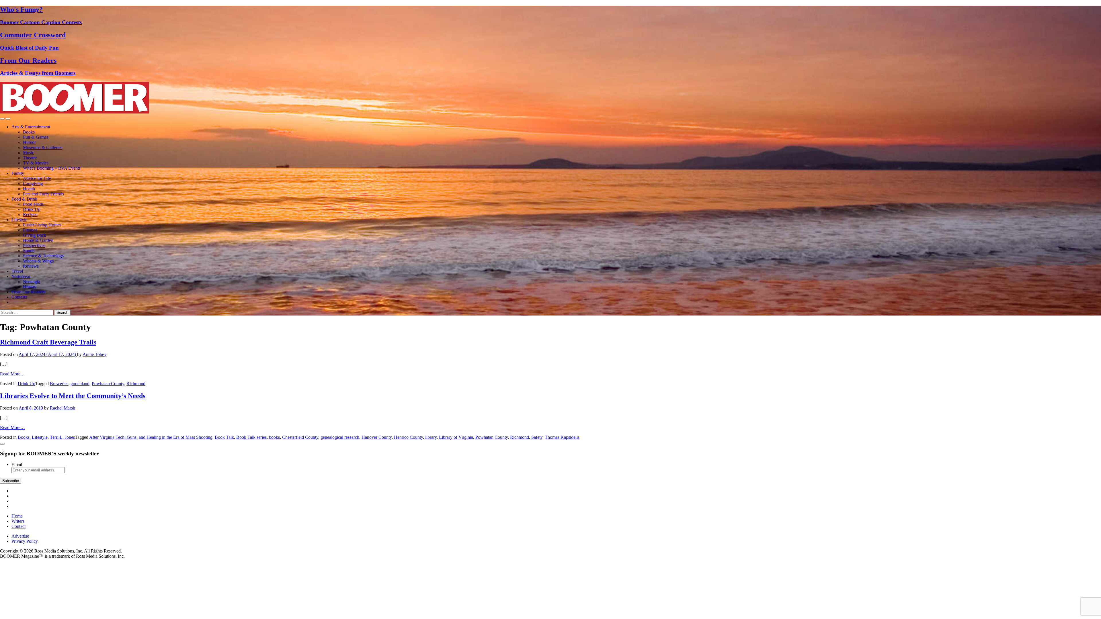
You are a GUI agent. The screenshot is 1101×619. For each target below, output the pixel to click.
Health (29, 188)
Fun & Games (35, 137)
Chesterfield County (300, 437)
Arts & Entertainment (30, 126)
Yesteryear (20, 276)
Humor (29, 142)
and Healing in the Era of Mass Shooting (175, 437)
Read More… (12, 373)
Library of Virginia (456, 437)
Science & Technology (43, 255)
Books (29, 132)
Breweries (59, 383)
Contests (19, 297)
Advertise (20, 536)
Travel (17, 271)
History (29, 286)
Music (28, 152)
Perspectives (34, 245)
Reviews (31, 266)
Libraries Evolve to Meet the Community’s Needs (72, 395)
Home (17, 516)
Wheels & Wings (38, 260)
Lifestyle (19, 219)
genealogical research (340, 437)
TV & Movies (35, 162)
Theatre (30, 157)
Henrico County (408, 437)
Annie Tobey (94, 354)
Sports (28, 250)
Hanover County (377, 437)
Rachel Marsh (62, 408)
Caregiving (33, 183)
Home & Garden (38, 240)
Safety (536, 437)
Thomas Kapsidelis (562, 437)
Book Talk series (251, 437)
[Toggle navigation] (2, 119)
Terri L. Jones (62, 437)
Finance (30, 230)
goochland (80, 383)
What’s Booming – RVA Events (52, 168)
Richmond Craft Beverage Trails (48, 342)
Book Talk (224, 437)
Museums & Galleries (42, 147)
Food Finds (33, 204)
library (431, 437)
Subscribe (10, 481)
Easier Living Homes (42, 224)
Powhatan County (108, 383)
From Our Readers (28, 291)
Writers (17, 521)
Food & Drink (24, 199)
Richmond (135, 383)
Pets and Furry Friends (43, 193)
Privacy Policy (24, 541)
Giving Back (34, 235)
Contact (18, 526)
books (274, 437)
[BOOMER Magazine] (74, 111)
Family (17, 173)
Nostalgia (31, 281)
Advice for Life (37, 178)
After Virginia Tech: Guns (112, 437)
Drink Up (31, 209)
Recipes (30, 214)
